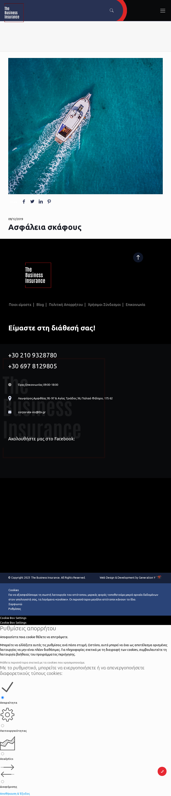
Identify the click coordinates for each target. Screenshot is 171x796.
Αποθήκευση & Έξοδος (15, 793)
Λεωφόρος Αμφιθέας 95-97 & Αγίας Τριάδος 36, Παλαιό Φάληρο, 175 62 (65, 398)
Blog (40, 305)
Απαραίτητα (8, 702)
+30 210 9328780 (32, 355)
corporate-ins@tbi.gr (32, 412)
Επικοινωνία (135, 305)
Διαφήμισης (8, 786)
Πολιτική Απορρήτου (66, 305)
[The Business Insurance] (50, 13)
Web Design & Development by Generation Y (127, 577)
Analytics (6, 758)
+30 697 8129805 (32, 366)
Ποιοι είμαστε (20, 305)
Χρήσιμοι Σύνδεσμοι (104, 305)
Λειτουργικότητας (13, 730)
